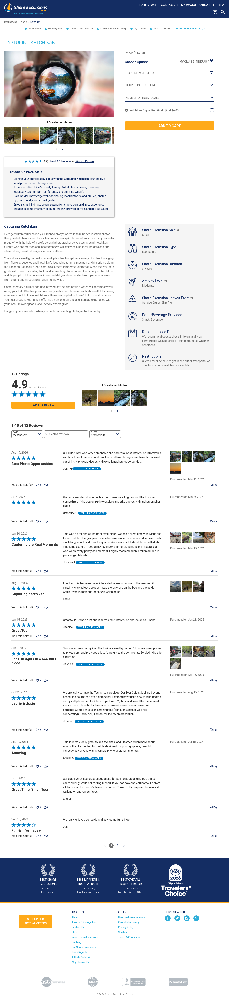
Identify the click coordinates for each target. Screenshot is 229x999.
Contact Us (206, 5)
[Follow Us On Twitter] (177, 917)
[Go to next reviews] (123, 845)
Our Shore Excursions (84, 947)
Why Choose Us (80, 962)
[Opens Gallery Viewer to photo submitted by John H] (30, 135)
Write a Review (84, 161)
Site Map (123, 932)
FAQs (74, 932)
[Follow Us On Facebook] (168, 917)
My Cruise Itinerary (194, 61)
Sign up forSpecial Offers (35, 921)
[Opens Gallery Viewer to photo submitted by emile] (12, 135)
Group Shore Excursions (85, 937)
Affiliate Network (81, 957)
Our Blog (76, 942)
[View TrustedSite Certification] (178, 982)
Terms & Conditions (129, 937)
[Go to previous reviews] (105, 845)
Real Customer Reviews (131, 917)
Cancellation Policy (128, 922)
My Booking (188, 5)
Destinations (147, 5)
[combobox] (27, 434)
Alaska (24, 22)
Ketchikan (35, 22)
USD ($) (221, 5)
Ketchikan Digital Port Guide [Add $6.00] (154, 110)
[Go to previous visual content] (56, 149)
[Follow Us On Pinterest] (196, 917)
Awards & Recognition (84, 922)
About (75, 917)
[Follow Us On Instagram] (187, 917)
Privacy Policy (126, 927)
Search (222, 11)
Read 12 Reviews (61, 161)
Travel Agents (168, 5)
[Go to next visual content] (62, 149)
